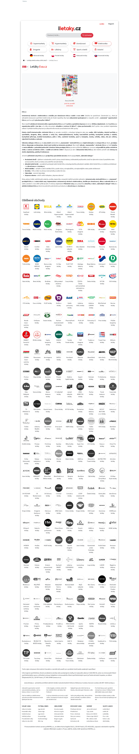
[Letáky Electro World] (113, 352)
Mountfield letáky (91, 358)
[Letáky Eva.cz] (37, 298)
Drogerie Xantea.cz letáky (37, 513)
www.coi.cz (57, 677)
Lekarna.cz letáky (112, 410)
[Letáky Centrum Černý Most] (102, 471)
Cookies (84, 683)
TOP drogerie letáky (80, 342)
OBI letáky (91, 229)
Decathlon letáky (47, 428)
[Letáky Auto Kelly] (102, 352)
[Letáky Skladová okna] (80, 636)
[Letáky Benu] (37, 276)
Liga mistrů (41, 714)
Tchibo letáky (26, 428)
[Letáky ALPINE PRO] (102, 454)
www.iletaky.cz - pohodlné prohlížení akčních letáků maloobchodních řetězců (49, 683)
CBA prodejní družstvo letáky (58, 283)
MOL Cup (40, 721)
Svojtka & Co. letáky (102, 642)
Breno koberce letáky (47, 394)
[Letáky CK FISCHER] (26, 488)
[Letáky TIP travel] (26, 653)
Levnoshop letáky (80, 566)
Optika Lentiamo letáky (37, 606)
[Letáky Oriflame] (37, 315)
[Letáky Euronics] (48, 372)
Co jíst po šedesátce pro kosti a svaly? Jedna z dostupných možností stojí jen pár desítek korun (57, 697)
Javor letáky (80, 546)
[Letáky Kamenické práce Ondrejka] (91, 540)
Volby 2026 (26, 706)
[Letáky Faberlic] (37, 523)
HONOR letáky (26, 547)
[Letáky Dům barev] (37, 404)
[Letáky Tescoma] (102, 241)
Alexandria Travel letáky (91, 460)
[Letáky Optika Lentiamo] (37, 599)
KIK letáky (102, 427)
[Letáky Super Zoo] (80, 439)
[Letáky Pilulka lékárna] (91, 404)
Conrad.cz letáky (69, 495)
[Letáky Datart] (26, 241)
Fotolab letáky (91, 378)
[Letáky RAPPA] (91, 619)
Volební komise (26, 714)
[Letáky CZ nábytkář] (58, 387)
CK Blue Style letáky (113, 477)
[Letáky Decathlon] (48, 421)
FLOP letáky (48, 303)
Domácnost (81, 43)
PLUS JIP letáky (81, 322)
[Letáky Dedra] (91, 276)
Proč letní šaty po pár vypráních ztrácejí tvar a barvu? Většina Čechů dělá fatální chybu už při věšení (105, 690)
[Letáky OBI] (91, 224)
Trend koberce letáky (102, 394)
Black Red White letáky (47, 477)
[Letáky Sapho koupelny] (48, 335)
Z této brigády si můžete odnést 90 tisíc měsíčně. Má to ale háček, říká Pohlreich (56, 690)
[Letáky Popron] (113, 599)
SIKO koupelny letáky (113, 231)
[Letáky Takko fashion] (91, 421)
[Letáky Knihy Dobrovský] (26, 454)
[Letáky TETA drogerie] (80, 224)
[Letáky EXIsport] (26, 523)
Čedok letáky (91, 494)
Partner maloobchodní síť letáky (58, 323)
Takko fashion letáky (91, 429)
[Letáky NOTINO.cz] (102, 579)
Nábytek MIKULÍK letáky (48, 587)
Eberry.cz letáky (48, 512)
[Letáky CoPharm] (102, 653)
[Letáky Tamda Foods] (69, 335)
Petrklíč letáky (102, 605)
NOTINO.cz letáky (102, 586)
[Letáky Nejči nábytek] (80, 579)
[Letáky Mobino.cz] (26, 579)
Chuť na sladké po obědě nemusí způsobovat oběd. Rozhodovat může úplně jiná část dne (32, 697)
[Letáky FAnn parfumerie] (48, 523)
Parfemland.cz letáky (69, 605)
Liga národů (41, 709)
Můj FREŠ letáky (37, 586)
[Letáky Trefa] (26, 259)
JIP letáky (102, 212)
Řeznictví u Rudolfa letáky (48, 643)
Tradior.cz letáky (91, 341)
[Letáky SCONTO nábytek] (69, 241)
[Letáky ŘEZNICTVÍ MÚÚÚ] (37, 636)
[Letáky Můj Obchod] (102, 298)
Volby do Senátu (26, 709)
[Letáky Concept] (58, 488)
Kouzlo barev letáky (48, 410)
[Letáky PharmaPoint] (70, 315)
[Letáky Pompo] (37, 439)
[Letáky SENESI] (58, 335)
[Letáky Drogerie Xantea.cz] (37, 506)
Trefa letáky (26, 264)
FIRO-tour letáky (69, 529)
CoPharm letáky (102, 659)
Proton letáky (26, 378)
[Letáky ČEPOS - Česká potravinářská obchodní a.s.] (80, 276)
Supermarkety (39, 43)
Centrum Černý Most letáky (102, 478)
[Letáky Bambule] (113, 421)
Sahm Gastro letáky (59, 642)
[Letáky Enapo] (80, 506)
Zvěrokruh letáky (80, 659)
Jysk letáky (58, 247)
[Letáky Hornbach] (69, 352)
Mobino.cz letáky (26, 586)
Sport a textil (81, 49)
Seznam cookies (93, 683)
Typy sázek (90, 711)
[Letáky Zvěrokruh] (80, 653)
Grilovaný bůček (58, 714)
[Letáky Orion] (91, 241)
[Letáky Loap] (91, 560)
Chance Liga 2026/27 (92, 716)
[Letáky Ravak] (102, 619)
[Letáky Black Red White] (47, 471)
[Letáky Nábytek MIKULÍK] (47, 579)
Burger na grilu (58, 719)
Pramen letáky (26, 625)
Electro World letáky (113, 358)
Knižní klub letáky (102, 547)
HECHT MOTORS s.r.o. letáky (102, 411)
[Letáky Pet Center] (91, 599)
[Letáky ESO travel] (91, 506)
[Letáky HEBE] (113, 523)
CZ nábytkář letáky (59, 393)
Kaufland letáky (26, 213)
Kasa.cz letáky (102, 445)
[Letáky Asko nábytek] (48, 241)
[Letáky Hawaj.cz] (102, 523)
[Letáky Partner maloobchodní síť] (58, 315)
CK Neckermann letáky (37, 496)
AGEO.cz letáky (80, 460)
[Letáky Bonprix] (70, 471)
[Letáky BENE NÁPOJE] (37, 259)
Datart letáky (26, 248)
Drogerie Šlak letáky (58, 230)
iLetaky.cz (41, 166)
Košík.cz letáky (58, 304)
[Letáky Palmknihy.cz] (58, 599)
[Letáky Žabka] (91, 653)
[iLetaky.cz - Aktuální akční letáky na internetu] (24, 60)
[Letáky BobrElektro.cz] (59, 471)
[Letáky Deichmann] (113, 259)
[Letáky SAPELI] (58, 352)
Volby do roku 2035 (27, 721)
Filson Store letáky (59, 529)
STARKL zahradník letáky (91, 643)
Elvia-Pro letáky (113, 445)
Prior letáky (102, 321)
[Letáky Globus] (91, 207)
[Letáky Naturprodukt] (69, 579)
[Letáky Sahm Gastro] (59, 636)
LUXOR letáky (102, 566)
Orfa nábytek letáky (47, 605)
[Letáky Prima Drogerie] (37, 619)
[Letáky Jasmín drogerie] (69, 540)
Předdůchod (74, 711)
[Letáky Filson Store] (58, 523)
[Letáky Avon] (26, 471)
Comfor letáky (37, 248)
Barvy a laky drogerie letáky (48, 266)
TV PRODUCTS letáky (26, 411)
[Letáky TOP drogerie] (80, 335)
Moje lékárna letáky (91, 265)
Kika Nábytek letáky (26, 394)
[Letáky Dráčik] (26, 439)
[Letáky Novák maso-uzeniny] (26, 315)
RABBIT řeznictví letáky (26, 342)
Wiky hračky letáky (69, 445)
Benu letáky (37, 281)
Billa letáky (48, 212)
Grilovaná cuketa (59, 716)
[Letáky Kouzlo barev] (48, 404)
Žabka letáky (91, 658)
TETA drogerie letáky (80, 231)
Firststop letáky (48, 445)
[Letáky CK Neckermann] (37, 488)
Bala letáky (26, 281)
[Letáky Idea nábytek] (80, 241)
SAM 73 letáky (69, 642)
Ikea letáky (58, 546)
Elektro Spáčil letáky (69, 378)
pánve (28, 179)
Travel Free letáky (102, 341)
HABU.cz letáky (91, 529)
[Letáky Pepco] (80, 599)
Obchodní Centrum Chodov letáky (113, 588)
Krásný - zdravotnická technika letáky (48, 568)
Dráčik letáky (26, 444)
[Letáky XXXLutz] (113, 335)
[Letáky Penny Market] (113, 207)
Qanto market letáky (80, 626)
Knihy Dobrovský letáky (26, 461)
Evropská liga (42, 716)
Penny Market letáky (112, 214)
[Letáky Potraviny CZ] (91, 315)
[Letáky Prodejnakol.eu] (48, 619)
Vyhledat (88, 35)
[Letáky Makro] (37, 224)
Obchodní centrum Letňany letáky (26, 607)
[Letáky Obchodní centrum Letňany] (26, 599)
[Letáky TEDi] (113, 636)
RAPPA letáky (91, 625)
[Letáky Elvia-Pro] (113, 439)
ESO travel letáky (91, 512)
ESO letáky (112, 281)
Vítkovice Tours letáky (70, 659)
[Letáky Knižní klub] (102, 540)
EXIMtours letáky (112, 512)
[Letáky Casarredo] (113, 387)
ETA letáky (26, 303)
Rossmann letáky (37, 358)
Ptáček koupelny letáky (113, 323)
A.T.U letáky (91, 444)
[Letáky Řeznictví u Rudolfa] (48, 636)
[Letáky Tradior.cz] (91, 335)
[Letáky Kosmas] (26, 560)
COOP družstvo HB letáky (80, 496)
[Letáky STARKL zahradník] (91, 636)
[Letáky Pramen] (26, 619)
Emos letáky (70, 511)
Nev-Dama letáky (91, 586)
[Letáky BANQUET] (37, 471)
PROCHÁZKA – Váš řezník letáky (70, 626)
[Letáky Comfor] (37, 241)
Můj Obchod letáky (102, 304)
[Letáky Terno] (26, 224)
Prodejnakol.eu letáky (48, 625)
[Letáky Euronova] (102, 506)
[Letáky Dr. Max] (58, 259)
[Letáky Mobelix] (113, 372)
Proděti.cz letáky (59, 625)
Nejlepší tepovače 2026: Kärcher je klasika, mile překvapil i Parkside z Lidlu (82, 689)
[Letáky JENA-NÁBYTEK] (80, 387)
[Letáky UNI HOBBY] (102, 224)
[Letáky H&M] (69, 421)
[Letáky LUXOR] (102, 560)
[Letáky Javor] (80, 540)
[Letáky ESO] (113, 276)
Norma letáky (113, 304)
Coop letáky (69, 281)
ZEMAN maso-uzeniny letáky (26, 360)
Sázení (89, 706)
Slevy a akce (108, 706)
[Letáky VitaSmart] (58, 653)
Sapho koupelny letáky (48, 342)
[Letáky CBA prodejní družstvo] (58, 276)
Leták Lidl (105, 711)
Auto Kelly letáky (102, 358)
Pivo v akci (106, 716)
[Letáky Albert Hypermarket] (58, 207)
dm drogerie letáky (48, 358)
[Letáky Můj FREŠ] (37, 579)
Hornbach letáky (69, 358)
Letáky (102, 24)
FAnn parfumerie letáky (47, 530)
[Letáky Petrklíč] (102, 599)
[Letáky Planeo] (58, 372)
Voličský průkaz (26, 716)
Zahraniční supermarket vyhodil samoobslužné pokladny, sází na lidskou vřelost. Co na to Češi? (31, 690)
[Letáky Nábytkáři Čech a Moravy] (58, 579)
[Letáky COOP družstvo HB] (80, 488)
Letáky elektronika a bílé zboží (37, 60)
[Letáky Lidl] (37, 207)
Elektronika (102, 43)
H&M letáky (69, 427)
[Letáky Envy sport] (58, 421)
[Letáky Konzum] (113, 540)
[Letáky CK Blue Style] (113, 471)
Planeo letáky (58, 378)
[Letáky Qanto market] (81, 619)
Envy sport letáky (58, 428)
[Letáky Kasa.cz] (102, 439)
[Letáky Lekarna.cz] (113, 404)
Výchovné (73, 719)
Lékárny (57, 49)
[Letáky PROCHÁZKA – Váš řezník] (70, 619)
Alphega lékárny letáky (80, 266)
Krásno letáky (37, 566)
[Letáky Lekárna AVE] (113, 653)
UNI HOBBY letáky (102, 230)
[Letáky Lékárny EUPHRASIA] (69, 560)
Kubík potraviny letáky (69, 305)
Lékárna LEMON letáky (91, 305)
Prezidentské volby (27, 719)
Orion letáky (91, 247)
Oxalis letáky (47, 321)
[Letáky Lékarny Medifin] (37, 421)
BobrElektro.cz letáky (59, 477)
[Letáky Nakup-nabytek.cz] (37, 454)
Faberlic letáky (37, 529)
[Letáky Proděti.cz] (59, 619)
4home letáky (58, 460)
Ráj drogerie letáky (69, 230)
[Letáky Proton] (26, 372)
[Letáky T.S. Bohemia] (102, 372)
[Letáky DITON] (102, 276)
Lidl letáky (37, 212)
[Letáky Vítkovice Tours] (69, 653)
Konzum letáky (113, 547)
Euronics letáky (48, 378)
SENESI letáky (58, 341)
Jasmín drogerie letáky (69, 548)
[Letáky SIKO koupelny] (113, 224)
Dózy (23, 179)
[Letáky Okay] (37, 372)
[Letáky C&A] (91, 471)
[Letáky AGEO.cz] (80, 454)
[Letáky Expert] (80, 372)
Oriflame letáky (37, 322)
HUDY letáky (48, 546)
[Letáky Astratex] (113, 454)
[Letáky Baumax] (80, 352)
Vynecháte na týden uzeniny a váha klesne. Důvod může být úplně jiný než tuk (105, 697)
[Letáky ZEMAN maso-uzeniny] (26, 352)
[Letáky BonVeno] (81, 471)
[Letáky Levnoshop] (80, 560)
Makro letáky (37, 229)
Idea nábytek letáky (80, 248)
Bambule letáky (113, 428)
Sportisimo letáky (80, 428)
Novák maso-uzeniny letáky (26, 324)
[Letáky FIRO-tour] (69, 523)
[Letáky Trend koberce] (102, 387)
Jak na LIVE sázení (92, 709)
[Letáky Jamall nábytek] (69, 387)
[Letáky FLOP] (48, 298)
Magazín (111, 24)
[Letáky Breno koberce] (48, 387)
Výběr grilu (57, 721)
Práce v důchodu (75, 714)
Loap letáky (91, 565)
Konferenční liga (42, 719)
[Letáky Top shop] (37, 653)
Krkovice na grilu (59, 711)
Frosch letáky (80, 529)
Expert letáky (80, 378)
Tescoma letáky (102, 248)
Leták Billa (105, 714)
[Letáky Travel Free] (102, 335)
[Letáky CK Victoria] (48, 488)
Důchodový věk (74, 721)
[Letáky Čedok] (91, 488)
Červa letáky (59, 409)
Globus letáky (91, 213)
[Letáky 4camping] (48, 454)
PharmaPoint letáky (70, 322)
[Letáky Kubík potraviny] (69, 298)
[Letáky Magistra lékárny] (113, 560)
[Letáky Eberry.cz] (48, 506)
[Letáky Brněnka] (47, 276)
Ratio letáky (48, 229)
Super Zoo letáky (80, 445)
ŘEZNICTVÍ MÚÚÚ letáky (37, 642)
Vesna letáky (37, 392)
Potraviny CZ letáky (91, 322)
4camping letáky (48, 460)
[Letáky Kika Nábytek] (26, 387)
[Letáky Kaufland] (26, 207)
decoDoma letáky (112, 495)
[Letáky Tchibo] (26, 421)
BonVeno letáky (81, 477)
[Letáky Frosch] (80, 523)
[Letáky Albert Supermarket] (69, 207)
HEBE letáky (113, 528)
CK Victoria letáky (47, 495)
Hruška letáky (37, 547)
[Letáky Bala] (26, 276)
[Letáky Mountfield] (91, 352)
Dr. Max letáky (58, 265)
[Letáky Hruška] (37, 540)
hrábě (32, 179)
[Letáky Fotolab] (91, 372)
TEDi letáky (112, 641)
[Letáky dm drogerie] (48, 352)
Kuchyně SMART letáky (58, 567)
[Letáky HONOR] (26, 540)
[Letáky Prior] (102, 315)
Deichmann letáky (112, 265)
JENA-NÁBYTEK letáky (80, 394)
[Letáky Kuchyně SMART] (58, 560)
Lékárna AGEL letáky (80, 304)
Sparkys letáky (58, 445)
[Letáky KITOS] (69, 404)
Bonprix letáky (70, 477)
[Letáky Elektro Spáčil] (69, 372)
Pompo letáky (37, 445)
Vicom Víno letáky (47, 659)
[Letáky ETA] (26, 298)
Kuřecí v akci (106, 719)
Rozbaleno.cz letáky (26, 642)
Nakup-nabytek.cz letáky (37, 461)
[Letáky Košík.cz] (58, 298)
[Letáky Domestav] (80, 404)
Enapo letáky (80, 511)
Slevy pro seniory (75, 716)
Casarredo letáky (112, 393)
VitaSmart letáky (58, 659)
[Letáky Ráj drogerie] (69, 224)
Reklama (78, 683)
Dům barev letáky (37, 410)
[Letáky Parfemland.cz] (69, 599)
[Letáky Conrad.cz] (69, 488)
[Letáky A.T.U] (91, 439)
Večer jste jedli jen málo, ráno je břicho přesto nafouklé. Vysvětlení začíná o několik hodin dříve (81, 697)
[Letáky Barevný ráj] (113, 241)
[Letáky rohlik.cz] (113, 619)
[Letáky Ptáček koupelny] (113, 315)
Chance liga (41, 711)
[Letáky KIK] (102, 421)
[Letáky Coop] (69, 276)
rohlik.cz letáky (113, 625)
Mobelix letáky (112, 378)
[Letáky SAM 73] (69, 636)
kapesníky (57, 179)
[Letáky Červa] (58, 404)
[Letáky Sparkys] (58, 439)
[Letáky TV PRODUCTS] (26, 404)
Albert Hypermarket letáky (58, 214)
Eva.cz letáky (37, 303)
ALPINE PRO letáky (102, 460)
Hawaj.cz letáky (102, 529)
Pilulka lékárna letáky (91, 411)
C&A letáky (91, 476)
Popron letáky (112, 605)
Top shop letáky (37, 659)
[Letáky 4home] (58, 454)
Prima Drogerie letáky (37, 626)
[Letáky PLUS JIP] (81, 315)
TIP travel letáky (26, 659)
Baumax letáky (80, 358)
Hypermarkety (60, 43)
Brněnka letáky (47, 282)
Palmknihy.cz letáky (58, 605)
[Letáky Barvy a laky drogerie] (48, 259)
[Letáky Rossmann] (37, 352)
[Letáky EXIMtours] (113, 506)
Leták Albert (106, 709)
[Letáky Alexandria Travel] (91, 454)
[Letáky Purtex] (91, 387)
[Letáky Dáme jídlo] (102, 488)
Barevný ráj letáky (112, 248)
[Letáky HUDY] (48, 540)
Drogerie (36, 49)
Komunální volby (26, 711)
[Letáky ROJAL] (37, 335)
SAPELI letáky (58, 358)
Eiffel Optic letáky (58, 512)
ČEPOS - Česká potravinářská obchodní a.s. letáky (80, 286)
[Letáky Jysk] (58, 241)
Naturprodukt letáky (69, 586)
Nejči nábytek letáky (80, 587)
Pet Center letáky (91, 605)
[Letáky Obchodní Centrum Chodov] (113, 579)
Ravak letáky (102, 624)
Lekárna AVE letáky (113, 659)
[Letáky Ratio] (48, 224)
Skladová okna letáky (80, 642)
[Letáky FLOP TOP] (69, 259)
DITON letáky (102, 282)
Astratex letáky (113, 460)
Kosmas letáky (26, 566)
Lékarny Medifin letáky (37, 429)
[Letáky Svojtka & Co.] (102, 636)
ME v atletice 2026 (92, 719)
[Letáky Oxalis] (47, 315)
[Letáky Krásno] (37, 560)
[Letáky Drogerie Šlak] (58, 224)
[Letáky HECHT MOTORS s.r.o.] (102, 404)
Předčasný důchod (75, 709)
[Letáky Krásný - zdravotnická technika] (48, 560)
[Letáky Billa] (48, 207)
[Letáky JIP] (102, 207)
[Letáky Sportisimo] (80, 421)
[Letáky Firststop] (48, 439)
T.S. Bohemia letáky (102, 378)
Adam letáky (70, 459)
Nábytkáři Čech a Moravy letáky (58, 588)
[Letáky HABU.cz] (91, 523)
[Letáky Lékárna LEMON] (91, 298)
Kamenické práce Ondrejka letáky (91, 549)
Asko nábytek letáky (47, 249)
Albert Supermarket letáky (69, 214)
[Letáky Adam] (69, 454)
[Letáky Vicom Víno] (48, 653)
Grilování (58, 706)
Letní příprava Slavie (92, 721)
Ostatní (100, 49)
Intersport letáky (102, 265)
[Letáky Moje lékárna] (91, 259)
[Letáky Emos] (69, 506)
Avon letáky (26, 476)
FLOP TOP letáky (69, 265)
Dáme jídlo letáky (102, 495)
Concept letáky (58, 495)
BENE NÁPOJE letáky (37, 266)
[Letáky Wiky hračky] (69, 439)
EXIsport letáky (26, 529)
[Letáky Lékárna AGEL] (80, 298)
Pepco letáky (80, 604)
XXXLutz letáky (112, 341)
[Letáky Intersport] (102, 259)
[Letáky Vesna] (37, 387)
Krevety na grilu (58, 709)
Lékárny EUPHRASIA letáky (69, 567)
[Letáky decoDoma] (113, 488)
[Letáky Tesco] (80, 207)
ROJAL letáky (37, 340)
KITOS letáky (69, 409)
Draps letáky (26, 511)
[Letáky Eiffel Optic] (58, 506)
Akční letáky (106, 721)
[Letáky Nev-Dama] (91, 579)
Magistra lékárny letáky (113, 567)
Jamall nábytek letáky (69, 394)
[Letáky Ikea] (58, 540)
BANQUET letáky (36, 477)
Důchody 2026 (76, 706)
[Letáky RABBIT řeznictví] (26, 335)
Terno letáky (26, 229)
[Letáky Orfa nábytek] (47, 599)
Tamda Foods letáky (69, 341)
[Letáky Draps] (26, 506)
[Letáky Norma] (113, 298)
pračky (51, 179)
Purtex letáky (91, 393)
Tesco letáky (80, 212)
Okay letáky (37, 377)
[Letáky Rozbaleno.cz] (26, 636)
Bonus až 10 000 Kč (92, 714)
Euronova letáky (102, 512)
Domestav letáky (80, 410)
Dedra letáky (91, 281)
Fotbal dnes (43, 706)
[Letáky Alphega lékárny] (80, 259)
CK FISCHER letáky (26, 495)
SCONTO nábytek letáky (69, 249)
